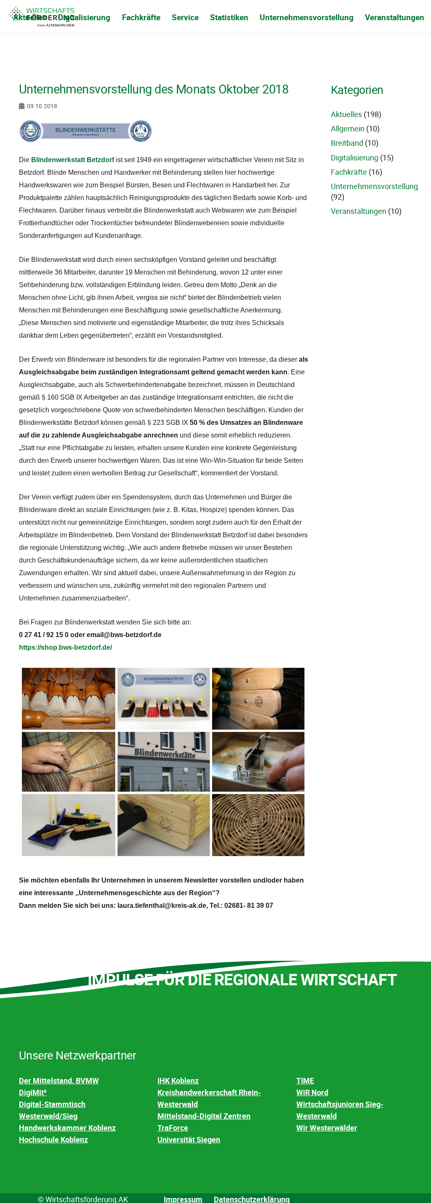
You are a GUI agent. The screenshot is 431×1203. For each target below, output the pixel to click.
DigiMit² (33, 1092)
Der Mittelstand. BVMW (59, 1080)
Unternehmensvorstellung (374, 186)
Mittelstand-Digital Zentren (203, 1116)
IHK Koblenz (178, 1080)
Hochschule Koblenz (53, 1139)
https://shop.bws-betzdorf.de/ (65, 647)
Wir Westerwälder (326, 1128)
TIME (305, 1080)
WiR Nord (312, 1092)
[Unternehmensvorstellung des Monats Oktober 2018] (85, 125)
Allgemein (347, 128)
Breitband (347, 143)
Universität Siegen (188, 1139)
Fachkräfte (349, 172)
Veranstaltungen (358, 211)
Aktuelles (346, 114)
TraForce (172, 1128)
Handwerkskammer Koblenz (67, 1128)
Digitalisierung (354, 157)
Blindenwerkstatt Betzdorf (72, 159)
